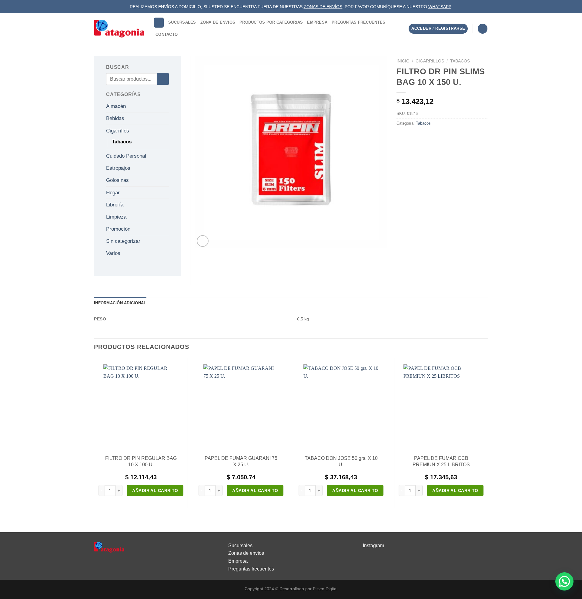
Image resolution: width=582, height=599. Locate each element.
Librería (114, 205)
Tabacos (460, 61)
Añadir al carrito (155, 490)
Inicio (403, 61)
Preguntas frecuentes (251, 568)
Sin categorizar (123, 241)
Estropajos (118, 168)
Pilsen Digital (325, 588)
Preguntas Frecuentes (358, 22)
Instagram (373, 545)
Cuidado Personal (126, 156)
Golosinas (117, 180)
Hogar (113, 193)
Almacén (116, 106)
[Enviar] (163, 79)
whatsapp (439, 6)
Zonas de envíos (246, 553)
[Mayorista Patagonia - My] (109, 546)
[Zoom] (203, 241)
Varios (113, 253)
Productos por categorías (271, 22)
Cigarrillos (430, 61)
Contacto (167, 34)
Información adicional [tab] (120, 303)
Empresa (317, 22)
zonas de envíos (323, 6)
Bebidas (115, 118)
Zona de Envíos (218, 22)
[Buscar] (159, 23)
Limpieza (116, 217)
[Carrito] (482, 29)
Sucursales (182, 22)
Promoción (118, 229)
